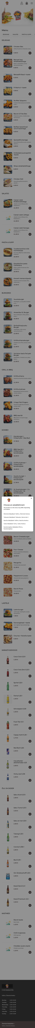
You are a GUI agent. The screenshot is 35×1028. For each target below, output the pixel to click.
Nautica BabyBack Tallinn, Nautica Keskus (16, 520)
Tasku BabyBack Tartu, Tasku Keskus (15, 524)
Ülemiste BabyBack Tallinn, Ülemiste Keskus (17, 514)
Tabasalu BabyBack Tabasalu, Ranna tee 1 (16, 517)
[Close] (31, 498)
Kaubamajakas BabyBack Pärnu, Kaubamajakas (13, 528)
